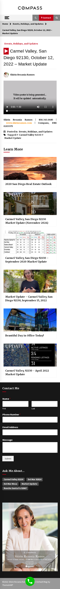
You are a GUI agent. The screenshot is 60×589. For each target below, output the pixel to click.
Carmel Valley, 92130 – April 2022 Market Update (27, 372)
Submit (8, 458)
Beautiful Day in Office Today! (24, 335)
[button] (35, 18)
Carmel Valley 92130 (30, 134)
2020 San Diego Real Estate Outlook (28, 184)
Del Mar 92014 (34, 479)
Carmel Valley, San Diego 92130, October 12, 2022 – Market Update (29, 57)
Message (7, 439)
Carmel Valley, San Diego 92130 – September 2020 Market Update (26, 259)
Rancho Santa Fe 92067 (15, 488)
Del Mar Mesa (10, 483)
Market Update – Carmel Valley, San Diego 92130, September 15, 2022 (29, 298)
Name (6, 398)
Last (33, 408)
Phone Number (11, 414)
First (4, 408)
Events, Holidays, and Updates (21, 43)
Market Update (12, 138)
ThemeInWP (7, 585)
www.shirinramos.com (19, 123)
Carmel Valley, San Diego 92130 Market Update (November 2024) (26, 221)
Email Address (10, 427)
